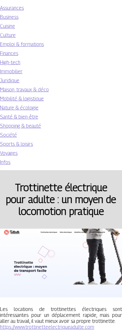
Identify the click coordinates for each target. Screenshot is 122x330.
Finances (9, 53)
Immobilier (11, 71)
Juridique (9, 81)
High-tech (10, 62)
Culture (8, 35)
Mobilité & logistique (22, 99)
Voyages (9, 153)
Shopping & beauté (20, 126)
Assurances (12, 8)
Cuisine (7, 26)
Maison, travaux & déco (24, 90)
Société (8, 135)
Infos (5, 162)
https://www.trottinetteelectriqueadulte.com (47, 327)
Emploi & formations (22, 44)
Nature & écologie (19, 108)
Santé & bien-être (19, 117)
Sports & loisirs (16, 144)
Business (9, 17)
